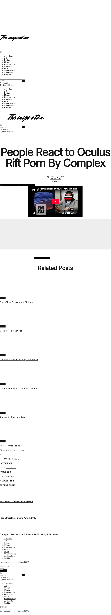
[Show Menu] (1, 111)
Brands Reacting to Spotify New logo (19, 388)
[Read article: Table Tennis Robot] (55, 430)
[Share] (3, 566)
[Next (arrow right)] (3, 568)
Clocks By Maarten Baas (12, 417)
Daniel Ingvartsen (57, 176)
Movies (7, 62)
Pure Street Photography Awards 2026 (18, 518)
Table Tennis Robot (10, 446)
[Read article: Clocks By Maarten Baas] (55, 402)
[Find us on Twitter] (3, 607)
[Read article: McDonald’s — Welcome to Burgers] (55, 493)
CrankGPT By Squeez (11, 331)
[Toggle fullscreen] (5, 566)
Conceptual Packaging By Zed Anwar (19, 359)
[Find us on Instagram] (6, 607)
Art (5, 58)
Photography (9, 64)
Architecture (9, 72)
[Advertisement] (55, 15)
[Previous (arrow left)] (1, 568)
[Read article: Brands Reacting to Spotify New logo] (55, 373)
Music (6, 68)
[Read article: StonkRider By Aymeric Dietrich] (55, 287)
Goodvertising (9, 70)
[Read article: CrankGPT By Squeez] (55, 315)
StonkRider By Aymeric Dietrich (16, 302)
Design (7, 60)
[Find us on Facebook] (1, 607)
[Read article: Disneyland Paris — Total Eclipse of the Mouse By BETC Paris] (55, 526)
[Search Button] (1, 78)
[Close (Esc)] (1, 566)
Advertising (8, 56)
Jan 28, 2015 (55, 179)
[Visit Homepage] (15, 39)
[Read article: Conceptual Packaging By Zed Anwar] (55, 344)
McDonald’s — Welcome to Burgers (16, 501)
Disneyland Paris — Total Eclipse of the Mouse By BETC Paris (29, 534)
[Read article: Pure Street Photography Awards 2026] (55, 510)
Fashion (7, 74)
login (8, 450)
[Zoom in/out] (8, 566)
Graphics (8, 66)
